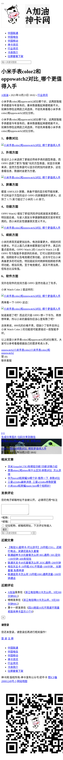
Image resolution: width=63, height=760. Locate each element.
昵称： (5, 517)
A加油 (4, 95)
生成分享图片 (9, 437)
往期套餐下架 (15, 56)
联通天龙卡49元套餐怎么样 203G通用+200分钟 (34, 562)
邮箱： (5, 521)
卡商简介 (13, 52)
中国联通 (13, 33)
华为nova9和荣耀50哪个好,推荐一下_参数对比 (34, 478)
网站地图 (22, 681)
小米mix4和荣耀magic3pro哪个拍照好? (29, 485)
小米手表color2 (22, 350)
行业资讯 (13, 48)
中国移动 (13, 41)
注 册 (11, 638)
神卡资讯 (13, 44)
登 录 (4, 638)
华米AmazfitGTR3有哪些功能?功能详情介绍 (32, 466)
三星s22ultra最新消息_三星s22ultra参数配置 (32, 482)
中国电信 (13, 37)
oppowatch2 (7, 350)
